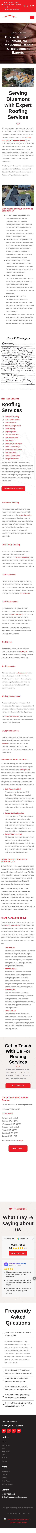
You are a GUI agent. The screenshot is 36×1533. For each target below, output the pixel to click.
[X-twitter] (30, 6)
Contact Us (19, 1085)
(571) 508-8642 (7, 1113)
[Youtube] (33, 6)
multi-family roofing (22, 557)
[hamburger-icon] (32, 17)
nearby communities (12, 925)
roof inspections (21, 673)
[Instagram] (27, 6)
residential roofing (25, 515)
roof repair (23, 652)
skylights (5, 743)
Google (20, 1140)
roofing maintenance (12, 716)
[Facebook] (24, 6)
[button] (2, 362)
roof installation (25, 593)
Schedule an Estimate (14, 488)
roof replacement (17, 614)
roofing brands (25, 770)
